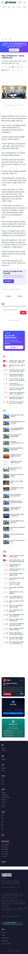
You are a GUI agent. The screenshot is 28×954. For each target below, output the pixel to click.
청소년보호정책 (14, 881)
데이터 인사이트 (5, 841)
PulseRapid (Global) (6, 943)
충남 (2, 818)
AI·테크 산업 (4, 856)
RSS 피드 (4, 932)
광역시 (24, 7)
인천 (2, 784)
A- (2, 67)
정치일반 (3, 748)
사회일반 (3, 768)
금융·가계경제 (5, 849)
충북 (2, 815)
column (4, 861)
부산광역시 (4, 802)
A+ (9, 67)
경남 (2, 822)
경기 (2, 781)
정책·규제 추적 (5, 847)
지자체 (3, 812)
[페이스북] (12, 67)
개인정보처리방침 (5, 938)
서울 (2, 779)
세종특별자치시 (5, 795)
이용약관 (8, 881)
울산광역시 (4, 806)
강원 (2, 829)
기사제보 (3, 935)
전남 (2, 827)
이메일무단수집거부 (15, 883)
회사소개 (4, 881)
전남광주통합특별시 (6, 797)
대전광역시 (4, 792)
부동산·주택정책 (5, 844)
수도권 (18, 7)
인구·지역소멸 (5, 851)
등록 (23, 312)
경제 (9, 7)
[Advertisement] (14, 24)
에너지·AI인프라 (5, 854)
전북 (2, 824)
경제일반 (3, 759)
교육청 (3, 770)
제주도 (3, 804)
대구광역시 (4, 799)
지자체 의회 (4, 750)
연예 (3, 835)
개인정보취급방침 (6, 883)
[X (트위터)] (15, 67)
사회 (14, 7)
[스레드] (19, 67)
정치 (4, 7)
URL (22, 67)
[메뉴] (3, 2)
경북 (2, 820)
